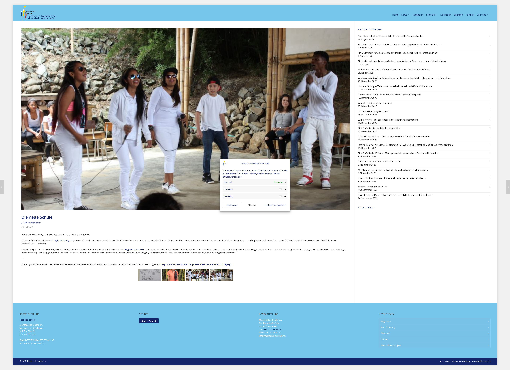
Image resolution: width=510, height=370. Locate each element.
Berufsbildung (388, 327)
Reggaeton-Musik (134, 249)
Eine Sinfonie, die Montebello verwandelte (379, 128)
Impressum (444, 361)
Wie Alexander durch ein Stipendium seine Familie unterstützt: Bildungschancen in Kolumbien (404, 77)
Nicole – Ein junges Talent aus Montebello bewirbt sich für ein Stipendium (395, 86)
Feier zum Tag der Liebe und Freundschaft (379, 161)
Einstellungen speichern (275, 205)
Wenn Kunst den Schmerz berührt (375, 103)
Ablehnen (252, 205)
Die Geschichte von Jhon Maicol (373, 111)
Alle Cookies (232, 205)
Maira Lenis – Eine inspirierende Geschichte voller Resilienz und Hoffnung (394, 69)
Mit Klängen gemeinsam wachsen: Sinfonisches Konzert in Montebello (393, 169)
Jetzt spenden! (148, 321)
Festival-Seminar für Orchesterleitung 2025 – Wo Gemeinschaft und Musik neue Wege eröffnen (405, 144)
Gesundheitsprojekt (391, 345)
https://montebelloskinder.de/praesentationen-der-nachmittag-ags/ (196, 264)
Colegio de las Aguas (62, 240)
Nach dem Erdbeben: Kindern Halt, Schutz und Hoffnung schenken (391, 36)
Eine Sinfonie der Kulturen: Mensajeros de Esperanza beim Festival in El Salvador (398, 153)
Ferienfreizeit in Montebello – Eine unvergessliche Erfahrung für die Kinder (395, 195)
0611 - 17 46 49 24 (272, 329)
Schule (384, 339)
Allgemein (386, 321)
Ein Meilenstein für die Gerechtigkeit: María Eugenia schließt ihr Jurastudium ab (397, 52)
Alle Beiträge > (366, 207)
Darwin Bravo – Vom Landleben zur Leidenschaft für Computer (389, 94)
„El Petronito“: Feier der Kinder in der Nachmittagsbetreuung (388, 119)
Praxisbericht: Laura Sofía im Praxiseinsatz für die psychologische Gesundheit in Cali (399, 44)
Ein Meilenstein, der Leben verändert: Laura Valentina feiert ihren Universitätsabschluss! (402, 61)
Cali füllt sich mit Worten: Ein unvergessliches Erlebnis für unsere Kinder (394, 136)
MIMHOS (385, 333)
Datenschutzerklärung (460, 361)
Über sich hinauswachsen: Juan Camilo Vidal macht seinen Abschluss (392, 178)
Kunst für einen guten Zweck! (372, 186)
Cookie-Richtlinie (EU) (481, 361)
